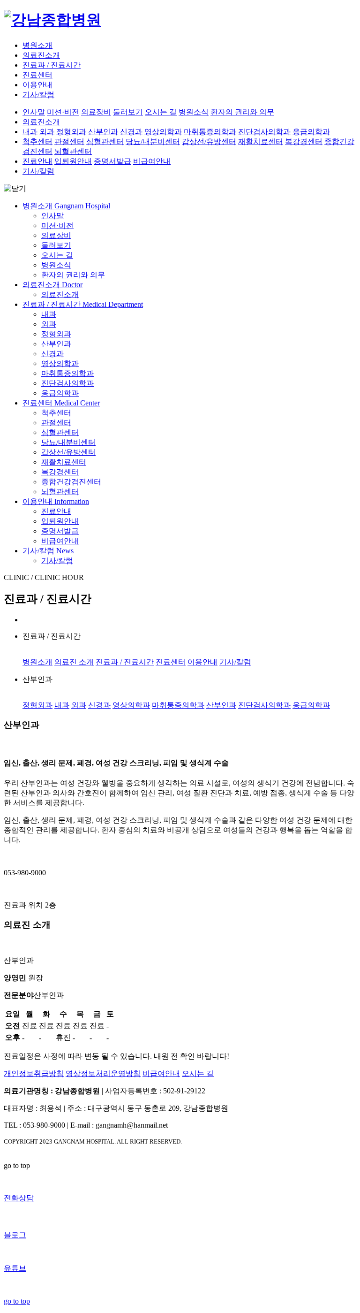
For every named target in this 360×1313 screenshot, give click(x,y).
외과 (46, 132)
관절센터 (69, 141)
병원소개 (37, 45)
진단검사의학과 (264, 132)
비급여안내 (152, 161)
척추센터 (37, 141)
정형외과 (71, 132)
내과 (30, 132)
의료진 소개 (74, 662)
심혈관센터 (105, 141)
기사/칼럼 (38, 95)
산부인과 (103, 132)
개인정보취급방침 (34, 1073)
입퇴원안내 (73, 161)
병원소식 (194, 112)
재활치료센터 (260, 141)
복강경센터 (303, 141)
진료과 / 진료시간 (51, 65)
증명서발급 (112, 161)
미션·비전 (63, 112)
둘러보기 (128, 112)
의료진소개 (41, 55)
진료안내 (37, 161)
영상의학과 (163, 132)
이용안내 (37, 85)
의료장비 (96, 112)
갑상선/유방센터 (209, 141)
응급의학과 (311, 132)
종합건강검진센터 (71, 482)
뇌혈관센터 (73, 151)
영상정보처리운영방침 (103, 1073)
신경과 (131, 132)
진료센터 (37, 75)
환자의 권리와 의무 (242, 112)
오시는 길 (161, 112)
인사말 (33, 112)
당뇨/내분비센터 (153, 141)
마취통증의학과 (210, 132)
